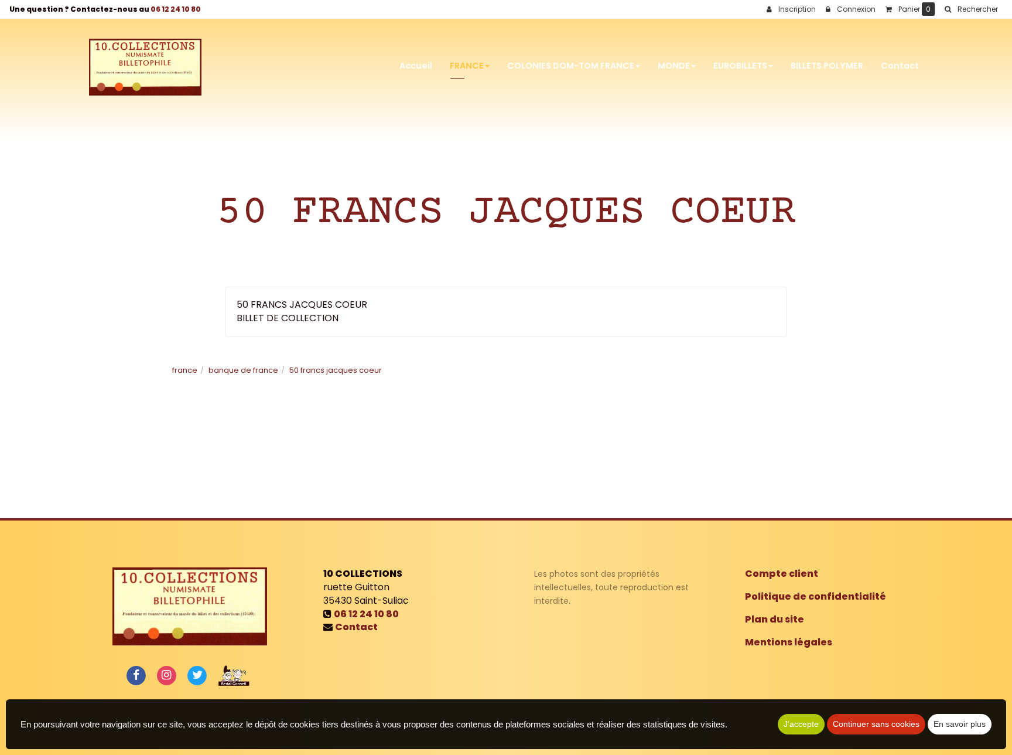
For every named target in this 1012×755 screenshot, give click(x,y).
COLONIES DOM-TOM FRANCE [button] (570, 66)
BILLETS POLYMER (827, 66)
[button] (971, 9)
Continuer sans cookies (876, 724)
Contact (900, 66)
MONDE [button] (674, 66)
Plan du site (774, 619)
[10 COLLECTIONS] (145, 66)
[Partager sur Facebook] (136, 675)
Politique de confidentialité (815, 596)
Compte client (781, 573)
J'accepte (801, 724)
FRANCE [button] (467, 66)
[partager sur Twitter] (197, 675)
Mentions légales (788, 642)
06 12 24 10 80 (176, 9)
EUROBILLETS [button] (740, 66)
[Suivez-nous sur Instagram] (166, 675)
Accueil (415, 66)
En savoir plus (960, 724)
